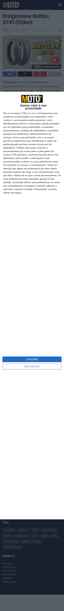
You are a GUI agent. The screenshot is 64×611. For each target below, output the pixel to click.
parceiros (32, 113)
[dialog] (32, 305)
